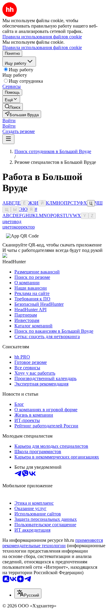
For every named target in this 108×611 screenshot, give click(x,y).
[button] (9, 120)
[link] (12, 107)
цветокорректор (18, 226)
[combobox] (27, 593)
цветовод (11, 221)
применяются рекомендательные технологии (52, 543)
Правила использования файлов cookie (42, 47)
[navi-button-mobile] (8, 139)
